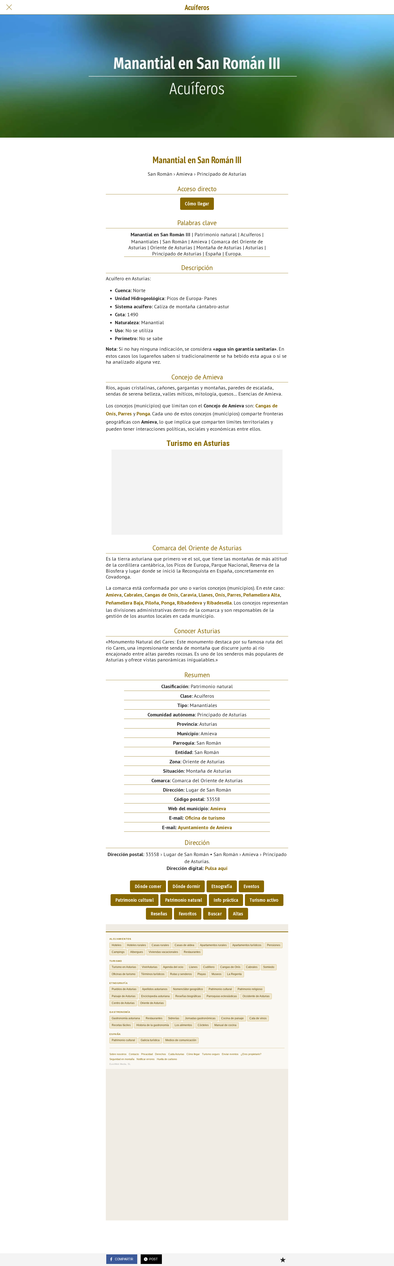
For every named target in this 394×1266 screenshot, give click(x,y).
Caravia (188, 595)
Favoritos (188, 913)
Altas (238, 913)
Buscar (215, 913)
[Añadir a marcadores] (282, 1259)
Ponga (143, 413)
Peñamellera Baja (124, 603)
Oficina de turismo (205, 818)
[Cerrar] (9, 7)
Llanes (206, 595)
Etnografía (221, 886)
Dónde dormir (186, 886)
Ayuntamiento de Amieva (205, 827)
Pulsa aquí (216, 868)
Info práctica (226, 900)
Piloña (152, 603)
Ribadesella (219, 603)
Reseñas (159, 913)
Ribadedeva (189, 603)
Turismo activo (264, 900)
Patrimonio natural (183, 900)
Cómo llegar (197, 203)
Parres (125, 413)
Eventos (251, 886)
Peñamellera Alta (261, 595)
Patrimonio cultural (134, 900)
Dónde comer (148, 886)
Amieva (114, 595)
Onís (220, 595)
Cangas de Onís (161, 595)
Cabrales (133, 595)
